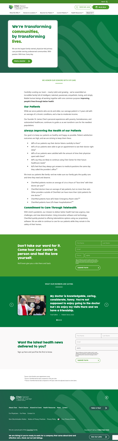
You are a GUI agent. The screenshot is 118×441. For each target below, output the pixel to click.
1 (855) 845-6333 (103, 430)
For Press (23, 413)
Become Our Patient (46, 13)
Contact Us (31, 413)
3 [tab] (59, 320)
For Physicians (13, 413)
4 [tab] (61, 320)
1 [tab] (57, 320)
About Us (89, 13)
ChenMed (30, 430)
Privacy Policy (51, 419)
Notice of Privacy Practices (36, 419)
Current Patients (62, 13)
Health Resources (76, 13)
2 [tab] (58, 320)
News (59, 407)
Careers (64, 407)
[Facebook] (107, 397)
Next (106, 305)
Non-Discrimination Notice (17, 419)
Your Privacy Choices (68, 419)
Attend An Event (36, 407)
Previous (11, 305)
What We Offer (14, 13)
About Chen (13, 407)
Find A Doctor (23, 407)
